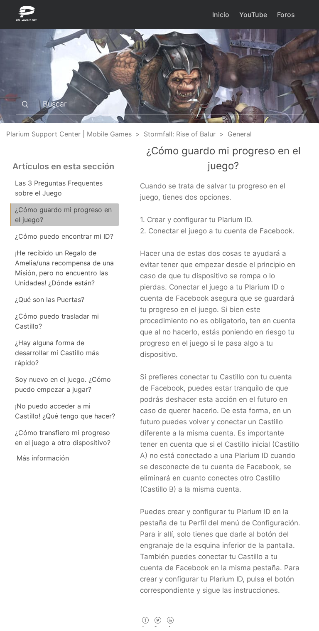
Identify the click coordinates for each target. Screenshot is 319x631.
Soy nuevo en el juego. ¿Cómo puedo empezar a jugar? (63, 384)
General (240, 134)
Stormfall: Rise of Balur (180, 134)
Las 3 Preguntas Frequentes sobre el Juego (59, 188)
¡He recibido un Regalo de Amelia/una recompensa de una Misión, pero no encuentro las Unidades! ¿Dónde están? (64, 268)
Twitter (157, 625)
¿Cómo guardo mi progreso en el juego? (63, 214)
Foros (286, 14)
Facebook (145, 625)
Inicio (220, 14)
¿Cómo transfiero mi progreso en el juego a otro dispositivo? (62, 437)
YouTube (253, 14)
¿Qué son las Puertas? (49, 299)
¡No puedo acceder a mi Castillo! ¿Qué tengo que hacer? (65, 411)
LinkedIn (170, 625)
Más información (43, 458)
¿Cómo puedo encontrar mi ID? (64, 236)
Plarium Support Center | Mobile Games (69, 134)
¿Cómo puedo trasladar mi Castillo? (57, 321)
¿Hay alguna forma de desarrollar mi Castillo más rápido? (57, 353)
